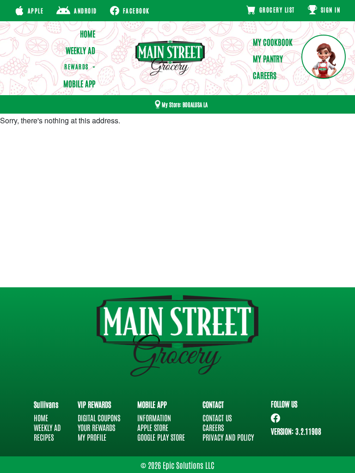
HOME (87, 33)
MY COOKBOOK (273, 41)
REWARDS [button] (77, 66)
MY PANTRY (268, 58)
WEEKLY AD (80, 50)
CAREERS (264, 75)
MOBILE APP (79, 83)
